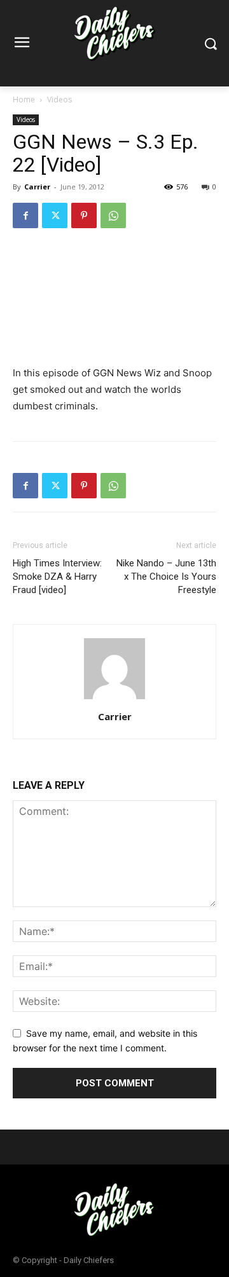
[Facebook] (25, 215)
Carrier (37, 186)
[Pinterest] (84, 215)
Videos (59, 99)
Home (24, 99)
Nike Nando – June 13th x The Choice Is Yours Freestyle (166, 576)
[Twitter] (54, 215)
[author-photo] (114, 698)
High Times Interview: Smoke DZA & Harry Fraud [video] (57, 576)
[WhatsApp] (113, 215)
